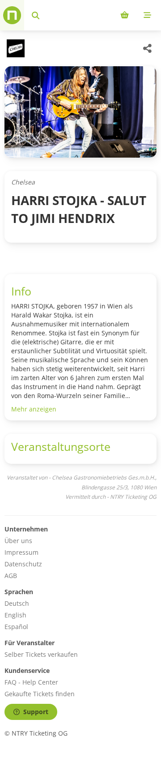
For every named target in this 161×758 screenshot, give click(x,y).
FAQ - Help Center (31, 682)
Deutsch (16, 603)
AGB (10, 575)
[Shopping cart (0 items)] (124, 15)
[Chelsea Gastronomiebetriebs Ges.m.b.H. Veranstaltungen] (14, 48)
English (15, 615)
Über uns (18, 540)
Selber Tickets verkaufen (41, 654)
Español (16, 626)
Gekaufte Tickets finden (39, 693)
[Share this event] (148, 48)
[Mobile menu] (147, 15)
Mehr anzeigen (33, 409)
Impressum (21, 552)
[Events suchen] (35, 15)
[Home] (12, 15)
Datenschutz (23, 564)
